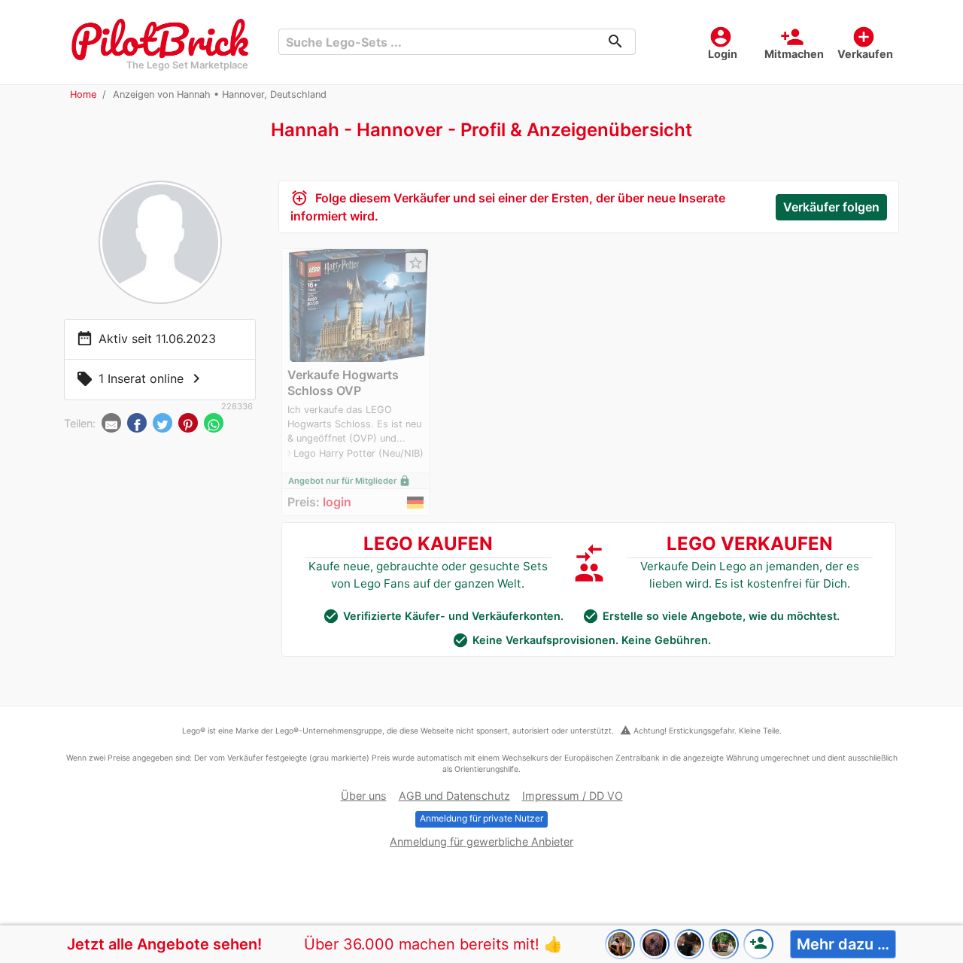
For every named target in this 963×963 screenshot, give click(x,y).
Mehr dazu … (843, 944)
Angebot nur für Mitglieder (349, 480)
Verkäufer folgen (831, 206)
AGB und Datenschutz (454, 795)
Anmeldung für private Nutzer (481, 818)
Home (83, 94)
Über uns (364, 795)
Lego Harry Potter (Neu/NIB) (358, 453)
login (337, 501)
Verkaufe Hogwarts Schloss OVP (343, 382)
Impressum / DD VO (572, 795)
